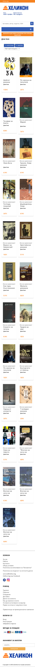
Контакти (6, 563)
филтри (20, 45)
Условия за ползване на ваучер (14, 603)
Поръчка (6, 592)
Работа (5, 561)
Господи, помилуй (7, 205)
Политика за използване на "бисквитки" (17, 568)
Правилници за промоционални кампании (18, 609)
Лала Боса (7, 163)
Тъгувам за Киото (8, 122)
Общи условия (8, 566)
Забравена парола (9, 624)
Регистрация (7, 621)
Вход (4, 619)
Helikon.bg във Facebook (11, 576)
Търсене (6, 590)
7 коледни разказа (24, 410)
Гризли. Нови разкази (25, 164)
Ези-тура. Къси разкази (9, 287)
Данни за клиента (9, 599)
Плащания (6, 594)
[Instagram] (8, 580)
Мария (23, 122)
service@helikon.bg (9, 574)
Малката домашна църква (24, 288)
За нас (5, 559)
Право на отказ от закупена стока (15, 605)
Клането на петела (8, 328)
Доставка (6, 596)
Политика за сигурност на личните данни (18, 571)
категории (10, 45)
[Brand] (15, 6)
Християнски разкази (25, 246)
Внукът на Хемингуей (7, 246)
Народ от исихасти (7, 410)
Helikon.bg (5, 1)
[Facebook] (4, 580)
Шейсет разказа (6, 81)
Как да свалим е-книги (11, 601)
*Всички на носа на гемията (25, 452)
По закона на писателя (25, 81)
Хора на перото (6, 451)
